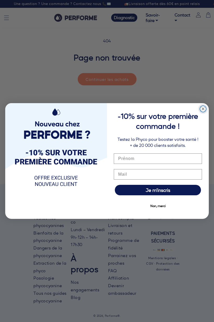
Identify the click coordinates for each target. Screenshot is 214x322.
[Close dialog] (203, 109)
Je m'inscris (158, 190)
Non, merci (158, 206)
